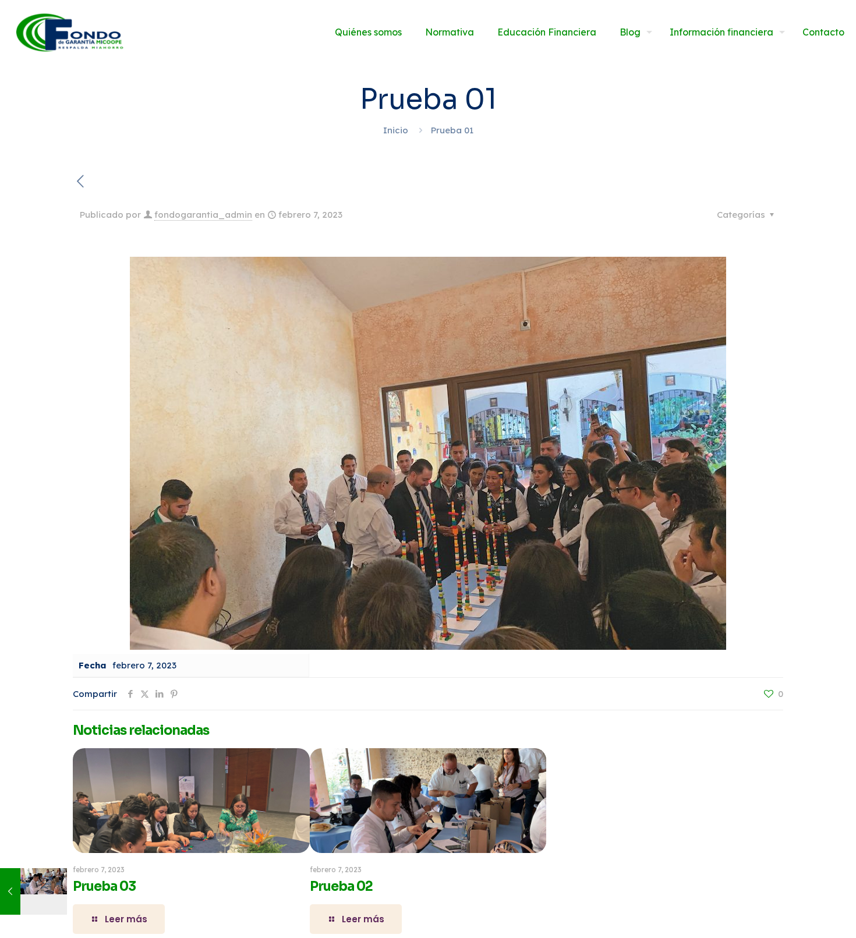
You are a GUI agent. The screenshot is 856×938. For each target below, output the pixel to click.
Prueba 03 (104, 886)
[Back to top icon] (800, 914)
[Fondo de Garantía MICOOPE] (69, 32)
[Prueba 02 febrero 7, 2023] (33, 891)
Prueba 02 (341, 886)
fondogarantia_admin (203, 214)
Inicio (395, 130)
